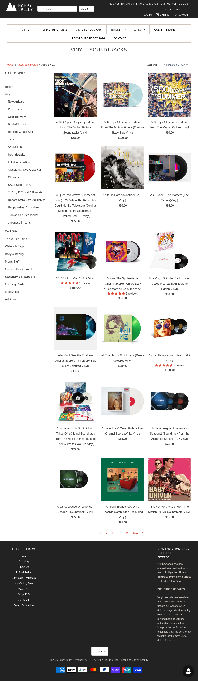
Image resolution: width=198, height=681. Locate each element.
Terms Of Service (24, 605)
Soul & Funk (15, 147)
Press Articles (24, 600)
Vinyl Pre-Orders (55, 29)
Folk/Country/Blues (20, 162)
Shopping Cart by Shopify (134, 660)
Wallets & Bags (14, 246)
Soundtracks (16, 154)
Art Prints (11, 299)
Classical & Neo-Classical (24, 169)
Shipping (24, 561)
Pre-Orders (15, 109)
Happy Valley (65, 660)
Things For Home (16, 238)
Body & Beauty (14, 254)
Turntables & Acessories (23, 215)
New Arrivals (16, 101)
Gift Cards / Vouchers (24, 577)
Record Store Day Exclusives (26, 199)
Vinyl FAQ (23, 589)
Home (23, 556)
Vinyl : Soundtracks (99, 49)
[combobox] (57, 9)
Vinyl (26, 29)
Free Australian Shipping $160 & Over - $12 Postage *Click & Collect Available (148, 5)
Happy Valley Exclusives (23, 207)
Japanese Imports (19, 222)
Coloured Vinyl (17, 116)
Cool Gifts (11, 231)
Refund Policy (24, 572)
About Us (24, 566)
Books (116, 29)
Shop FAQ (24, 594)
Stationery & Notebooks (20, 276)
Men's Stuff (12, 261)
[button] (70, 283)
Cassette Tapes (165, 29)
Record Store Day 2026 (88, 38)
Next (136, 533)
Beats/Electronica (19, 124)
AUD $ (85, 8)
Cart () (164, 14)
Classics (13, 177)
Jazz (11, 139)
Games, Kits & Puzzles (20, 269)
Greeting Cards (14, 284)
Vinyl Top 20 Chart (89, 29)
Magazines (12, 291)
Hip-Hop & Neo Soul (20, 131)
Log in (148, 14)
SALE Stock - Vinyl (20, 184)
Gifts (138, 29)
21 (127, 533)
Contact (120, 38)
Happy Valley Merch (24, 583)
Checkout (181, 14)
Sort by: (152, 64)
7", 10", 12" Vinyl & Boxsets (25, 192)
